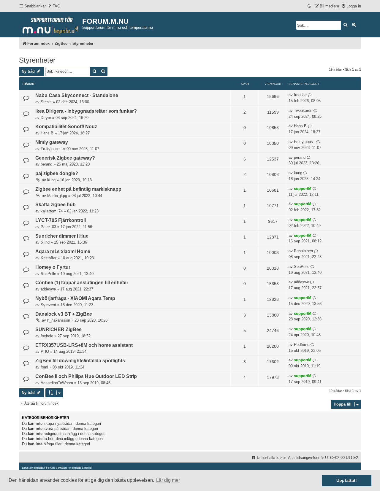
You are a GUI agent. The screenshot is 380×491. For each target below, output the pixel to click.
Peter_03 (48, 227)
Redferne (301, 344)
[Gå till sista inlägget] (310, 95)
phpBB (38, 467)
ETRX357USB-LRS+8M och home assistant (84, 345)
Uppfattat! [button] (346, 480)
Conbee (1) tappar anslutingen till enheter (81, 282)
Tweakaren (303, 110)
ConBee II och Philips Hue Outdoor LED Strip (86, 376)
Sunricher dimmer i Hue (61, 236)
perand (46, 164)
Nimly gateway (51, 142)
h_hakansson (58, 320)
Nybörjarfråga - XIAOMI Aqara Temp (75, 298)
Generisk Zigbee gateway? (65, 158)
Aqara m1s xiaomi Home (62, 251)
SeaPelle (48, 273)
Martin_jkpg (57, 195)
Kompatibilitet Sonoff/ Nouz (66, 126)
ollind (45, 242)
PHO (45, 351)
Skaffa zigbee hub (55, 204)
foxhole (47, 336)
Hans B (47, 133)
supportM (302, 188)
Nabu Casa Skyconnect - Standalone (76, 95)
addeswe (48, 289)
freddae (300, 95)
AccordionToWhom (57, 383)
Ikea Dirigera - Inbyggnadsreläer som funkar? (86, 111)
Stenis (46, 102)
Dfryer (46, 117)
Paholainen (303, 251)
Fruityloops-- (51, 149)
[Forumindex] (50, 24)
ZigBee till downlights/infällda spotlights (80, 360)
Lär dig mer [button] (168, 480)
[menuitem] (53, 6)
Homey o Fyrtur (52, 267)
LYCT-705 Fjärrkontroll (60, 220)
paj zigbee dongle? (56, 173)
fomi (44, 367)
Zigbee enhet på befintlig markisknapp (78, 189)
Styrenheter (37, 60)
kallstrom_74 (52, 211)
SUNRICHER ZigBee (58, 329)
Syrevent (48, 305)
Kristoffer (48, 258)
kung (51, 180)
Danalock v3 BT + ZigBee (63, 314)
